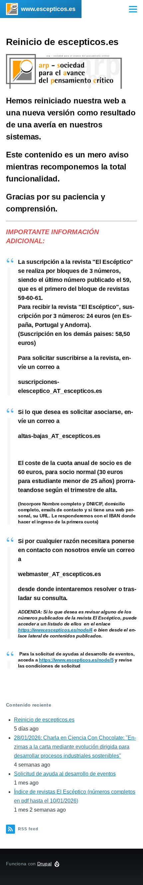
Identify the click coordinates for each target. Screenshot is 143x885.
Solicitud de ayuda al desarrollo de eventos (65, 774)
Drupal (44, 863)
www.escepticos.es (48, 9)
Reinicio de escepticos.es (44, 720)
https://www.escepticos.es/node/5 (76, 659)
